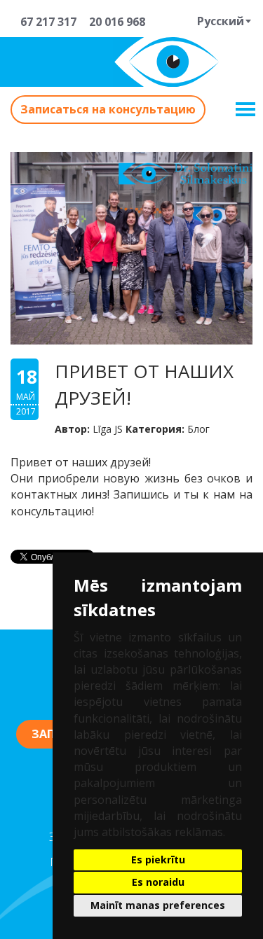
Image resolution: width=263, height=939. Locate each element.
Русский (220, 21)
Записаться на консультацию (108, 109)
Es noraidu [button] (158, 882)
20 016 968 (114, 21)
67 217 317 (45, 21)
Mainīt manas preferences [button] (157, 905)
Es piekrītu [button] (158, 859)
